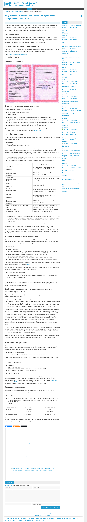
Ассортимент (77, 9)
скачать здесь (38, 130)
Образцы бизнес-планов (39, 9)
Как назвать (15, 9)
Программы (60, 518)
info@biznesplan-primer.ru (47, 513)
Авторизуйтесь (9, 485)
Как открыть (7, 9)
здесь (28, 264)
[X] (24, 427)
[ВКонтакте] (9, 427)
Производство (67, 518)
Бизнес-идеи (16, 518)
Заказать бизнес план (48, 515)
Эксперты (44, 520)
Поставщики (52, 518)
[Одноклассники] (16, 427)
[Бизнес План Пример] (21, 6)
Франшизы (22, 9)
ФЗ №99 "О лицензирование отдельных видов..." (19, 54)
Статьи (29, 9)
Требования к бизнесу (66, 9)
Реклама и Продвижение (53, 9)
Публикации (76, 518)
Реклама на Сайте (38, 515)
